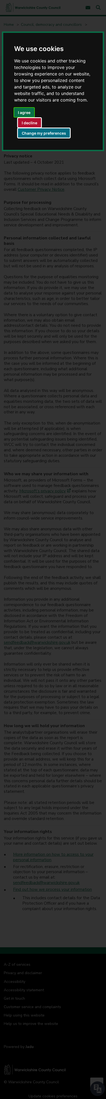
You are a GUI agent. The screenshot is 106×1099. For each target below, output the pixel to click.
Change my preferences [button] (44, 133)
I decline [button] (29, 123)
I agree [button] (24, 112)
